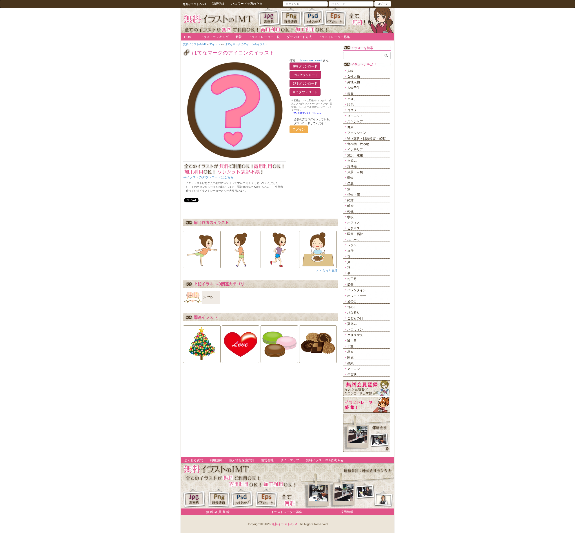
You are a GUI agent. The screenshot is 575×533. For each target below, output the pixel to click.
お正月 (352, 279)
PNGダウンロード (305, 75)
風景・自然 (355, 172)
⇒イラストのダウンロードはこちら (208, 177)
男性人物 (353, 82)
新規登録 (218, 3)
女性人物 (353, 76)
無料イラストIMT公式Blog (324, 460)
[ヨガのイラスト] (202, 248)
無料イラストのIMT (285, 524)
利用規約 (216, 460)
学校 (350, 217)
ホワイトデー (356, 296)
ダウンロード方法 (299, 37)
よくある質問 (193, 460)
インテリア (355, 149)
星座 (350, 352)
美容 (350, 93)
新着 (238, 37)
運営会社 (267, 460)
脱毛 (350, 104)
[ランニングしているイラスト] (279, 248)
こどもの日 (355, 318)
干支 (350, 346)
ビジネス (353, 228)
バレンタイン (356, 290)
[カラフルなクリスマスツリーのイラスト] (202, 343)
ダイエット (355, 116)
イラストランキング (214, 37)
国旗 (350, 357)
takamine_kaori (311, 60)
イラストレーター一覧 (264, 37)
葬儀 (350, 211)
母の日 (352, 307)
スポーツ (353, 239)
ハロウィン (355, 329)
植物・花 (353, 194)
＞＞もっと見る (327, 270)
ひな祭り (353, 312)
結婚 (350, 200)
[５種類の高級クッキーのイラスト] (318, 343)
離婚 (350, 206)
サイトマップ (289, 460)
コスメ (352, 110)
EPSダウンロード (304, 83)
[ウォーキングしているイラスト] (240, 248)
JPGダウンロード (304, 66)
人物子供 (353, 88)
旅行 (350, 251)
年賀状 (352, 374)
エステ (352, 99)
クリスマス (355, 335)
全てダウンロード (305, 92)
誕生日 (352, 341)
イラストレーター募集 (334, 37)
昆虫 (350, 183)
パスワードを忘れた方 (247, 3)
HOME (189, 37)
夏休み (352, 324)
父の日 (352, 301)
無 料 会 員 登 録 (216, 512)
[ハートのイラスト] (240, 343)
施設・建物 (355, 155)
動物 (350, 177)
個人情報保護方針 (241, 460)
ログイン (382, 3)
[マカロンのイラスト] (279, 343)
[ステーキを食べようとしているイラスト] (318, 248)
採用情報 (347, 512)
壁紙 (350, 363)
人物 (350, 71)
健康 (350, 127)
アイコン (353, 369)
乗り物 (352, 166)
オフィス (353, 222)
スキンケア (355, 121)
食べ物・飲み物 (358, 144)
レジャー (353, 245)
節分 (350, 284)
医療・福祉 (355, 234)
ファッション (356, 132)
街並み (352, 161)
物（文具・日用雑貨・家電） (367, 138)
